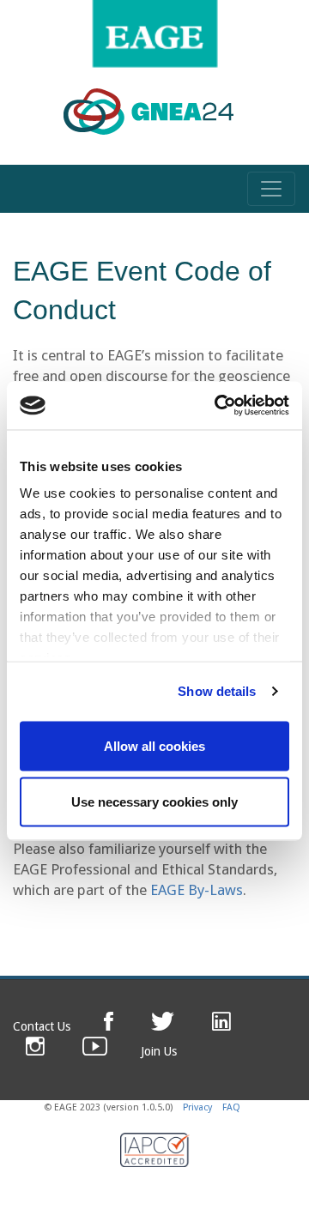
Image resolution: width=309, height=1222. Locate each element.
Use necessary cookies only (154, 802)
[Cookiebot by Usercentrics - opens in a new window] (218, 406)
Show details (217, 691)
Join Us (159, 1051)
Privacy (197, 1107)
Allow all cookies (154, 745)
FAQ (231, 1107)
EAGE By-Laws (196, 889)
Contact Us (41, 1026)
